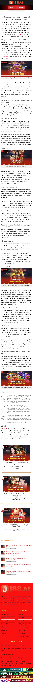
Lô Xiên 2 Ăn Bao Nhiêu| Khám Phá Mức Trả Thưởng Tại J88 (17, 559)
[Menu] (2, 3)
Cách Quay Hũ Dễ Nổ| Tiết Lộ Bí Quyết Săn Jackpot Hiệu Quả (16, 463)
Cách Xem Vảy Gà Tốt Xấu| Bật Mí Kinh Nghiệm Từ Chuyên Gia (19, 571)
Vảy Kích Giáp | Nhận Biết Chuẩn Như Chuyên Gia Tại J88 (18, 565)
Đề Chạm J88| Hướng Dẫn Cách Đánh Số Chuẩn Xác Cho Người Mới (17, 552)
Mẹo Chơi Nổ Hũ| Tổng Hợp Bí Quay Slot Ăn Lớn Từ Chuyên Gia (16, 494)
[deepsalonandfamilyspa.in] (16, 3)
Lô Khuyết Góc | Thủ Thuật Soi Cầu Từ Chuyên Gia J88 (19, 546)
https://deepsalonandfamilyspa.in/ (16, 645)
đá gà (5, 56)
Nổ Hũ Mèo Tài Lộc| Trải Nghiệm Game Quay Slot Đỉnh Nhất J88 (16, 525)
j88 (2, 11)
